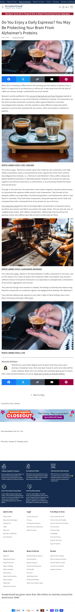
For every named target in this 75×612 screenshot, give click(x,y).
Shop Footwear (8, 569)
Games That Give (56, 540)
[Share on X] (23, 79)
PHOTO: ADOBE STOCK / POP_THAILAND (18, 165)
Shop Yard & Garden (10, 576)
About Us (6, 530)
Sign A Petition (55, 544)
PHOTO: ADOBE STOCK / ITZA (13, 353)
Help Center (7, 516)
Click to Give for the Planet (59, 523)
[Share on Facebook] (9, 79)
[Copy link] (37, 79)
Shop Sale (6, 583)
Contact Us (7, 523)
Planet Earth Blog (33, 579)
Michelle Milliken (18, 37)
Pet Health (30, 569)
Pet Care (30, 573)
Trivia (48, 2)
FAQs (5, 527)
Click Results (7, 537)
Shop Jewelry (7, 579)
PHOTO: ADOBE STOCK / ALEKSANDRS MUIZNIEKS (22, 269)
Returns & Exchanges (10, 520)
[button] (2, 7)
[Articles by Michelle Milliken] (5, 367)
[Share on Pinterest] (66, 79)
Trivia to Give (54, 527)
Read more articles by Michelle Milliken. (49, 374)
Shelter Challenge (68, 2)
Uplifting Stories (32, 576)
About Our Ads (31, 530)
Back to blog (38, 395)
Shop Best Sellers (9, 559)
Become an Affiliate (10, 533)
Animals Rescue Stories (35, 556)
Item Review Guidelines (35, 527)
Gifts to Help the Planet (58, 559)
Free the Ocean (55, 537)
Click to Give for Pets (57, 516)
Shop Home (7, 573)
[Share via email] (52, 79)
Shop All (6, 556)
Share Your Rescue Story (35, 583)
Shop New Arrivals (9, 586)
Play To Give (12, 2)
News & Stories (25, 2)
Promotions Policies (33, 523)
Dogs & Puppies (32, 563)
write (13, 170)
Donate (56, 2)
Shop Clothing (8, 566)
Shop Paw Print (8, 563)
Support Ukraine (56, 569)
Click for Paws (55, 530)
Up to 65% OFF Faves (53, 417)
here (31, 298)
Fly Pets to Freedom (57, 566)
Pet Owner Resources (34, 566)
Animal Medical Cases (57, 563)
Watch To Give (38, 2)
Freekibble (54, 533)
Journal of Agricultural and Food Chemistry (46, 96)
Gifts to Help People (57, 556)
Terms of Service (32, 516)
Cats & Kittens (31, 559)
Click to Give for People (58, 520)
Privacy (29, 520)
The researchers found (10, 206)
